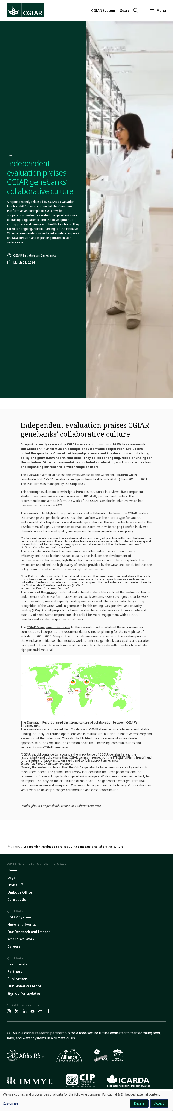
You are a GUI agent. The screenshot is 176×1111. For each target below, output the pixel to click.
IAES (116, 444)
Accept (159, 1103)
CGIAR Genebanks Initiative (109, 501)
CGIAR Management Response (48, 627)
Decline (139, 1103)
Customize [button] (10, 1103)
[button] (103, 10)
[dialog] (86, 1101)
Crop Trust (77, 484)
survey (51, 592)
